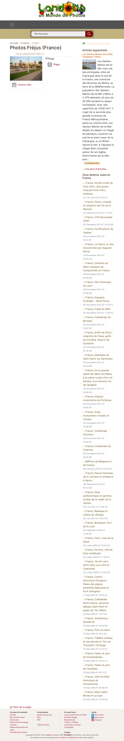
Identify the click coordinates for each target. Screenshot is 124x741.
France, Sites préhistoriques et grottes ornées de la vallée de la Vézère (97, 498)
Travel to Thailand (71, 722)
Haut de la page (21, 706)
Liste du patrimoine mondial (75, 715)
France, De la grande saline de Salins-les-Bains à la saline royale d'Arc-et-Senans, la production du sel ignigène (98, 377)
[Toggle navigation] (12, 25)
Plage (56, 64)
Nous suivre (99, 715)
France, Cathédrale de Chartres (97, 448)
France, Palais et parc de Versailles (96, 666)
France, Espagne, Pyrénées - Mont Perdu (96, 299)
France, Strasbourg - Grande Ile (96, 620)
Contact (13, 715)
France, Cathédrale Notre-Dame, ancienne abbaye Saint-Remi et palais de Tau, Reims (96, 605)
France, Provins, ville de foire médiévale (98, 551)
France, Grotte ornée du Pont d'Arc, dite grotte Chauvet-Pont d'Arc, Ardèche (98, 188)
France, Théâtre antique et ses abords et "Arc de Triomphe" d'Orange (98, 641)
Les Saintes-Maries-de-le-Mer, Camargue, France (97, 55)
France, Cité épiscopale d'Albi (97, 219)
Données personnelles (18, 732)
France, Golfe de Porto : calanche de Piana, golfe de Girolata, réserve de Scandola (98, 338)
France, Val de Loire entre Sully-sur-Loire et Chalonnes (96, 565)
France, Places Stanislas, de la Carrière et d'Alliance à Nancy (98, 477)
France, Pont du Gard (97, 629)
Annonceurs (14, 720)
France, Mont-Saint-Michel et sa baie (95, 693)
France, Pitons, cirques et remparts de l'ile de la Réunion (97, 205)
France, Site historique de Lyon (97, 284)
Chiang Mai (68, 727)
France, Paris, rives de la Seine (98, 539)
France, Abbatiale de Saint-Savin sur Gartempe (98, 356)
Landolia (49, 735)
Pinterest (97, 720)
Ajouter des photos (44, 715)
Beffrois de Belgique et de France (97, 463)
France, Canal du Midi (97, 308)
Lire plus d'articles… (96, 168)
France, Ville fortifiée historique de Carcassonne (96, 680)
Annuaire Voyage (70, 717)
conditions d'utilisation (68, 737)
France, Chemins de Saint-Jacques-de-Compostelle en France (96, 267)
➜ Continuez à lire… (92, 163)
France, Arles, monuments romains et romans (96, 415)
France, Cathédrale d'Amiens (95, 432)
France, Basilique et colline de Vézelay (95, 513)
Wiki (38, 720)
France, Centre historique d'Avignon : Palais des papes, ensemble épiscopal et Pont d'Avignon (96, 584)
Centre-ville (24, 84)
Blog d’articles (69, 720)
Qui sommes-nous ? (18, 717)
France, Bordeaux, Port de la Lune (97, 524)
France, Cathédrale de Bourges (97, 319)
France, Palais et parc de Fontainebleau (96, 655)
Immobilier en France (72, 725)
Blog (39, 717)
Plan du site (44, 725)
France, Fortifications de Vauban (98, 230)
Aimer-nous (98, 717)
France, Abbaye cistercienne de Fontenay (97, 398)
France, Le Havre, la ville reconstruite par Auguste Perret (98, 248)
